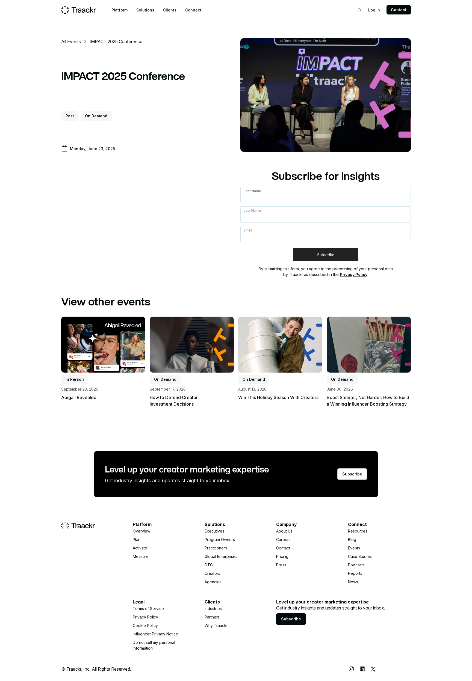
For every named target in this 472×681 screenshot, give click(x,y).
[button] (119, 10)
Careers (283, 539)
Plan (136, 539)
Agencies (213, 581)
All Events (71, 41)
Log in (374, 10)
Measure (141, 556)
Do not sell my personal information (154, 645)
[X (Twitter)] (373, 669)
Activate (140, 548)
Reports (355, 573)
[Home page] (78, 10)
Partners (212, 617)
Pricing (282, 556)
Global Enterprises (221, 556)
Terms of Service (148, 608)
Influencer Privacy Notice (155, 634)
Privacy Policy (353, 274)
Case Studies (360, 556)
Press (281, 565)
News (353, 581)
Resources (357, 531)
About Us (284, 531)
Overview (141, 531)
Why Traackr (216, 625)
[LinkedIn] (362, 669)
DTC (209, 565)
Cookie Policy (145, 625)
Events (354, 548)
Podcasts (356, 565)
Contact (398, 9)
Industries (213, 608)
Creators (212, 573)
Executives (214, 531)
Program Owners (220, 539)
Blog (352, 539)
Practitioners (216, 548)
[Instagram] (351, 669)
